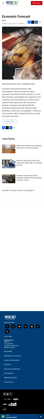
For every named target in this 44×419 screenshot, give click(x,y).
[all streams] (41, 416)
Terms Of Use (8, 382)
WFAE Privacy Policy (10, 378)
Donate (37, 3)
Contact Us (7, 364)
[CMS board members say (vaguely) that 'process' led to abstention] (8, 149)
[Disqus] (22, 231)
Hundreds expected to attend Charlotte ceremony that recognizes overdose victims (29, 178)
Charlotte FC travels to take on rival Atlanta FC (18, 190)
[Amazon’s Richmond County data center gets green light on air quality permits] (8, 164)
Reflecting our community (12, 356)
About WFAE (8, 351)
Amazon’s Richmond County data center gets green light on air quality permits (29, 163)
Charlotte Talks (9, 121)
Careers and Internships (11, 360)
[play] (3, 416)
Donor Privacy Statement (12, 369)
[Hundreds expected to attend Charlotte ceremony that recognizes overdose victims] (8, 178)
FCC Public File (8, 373)
